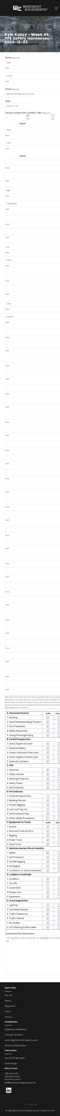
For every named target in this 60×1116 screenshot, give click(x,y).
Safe (48, 713)
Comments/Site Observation (20, 933)
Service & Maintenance (15, 1045)
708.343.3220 (11, 1073)
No (52, 118)
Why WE (9, 995)
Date (7, 101)
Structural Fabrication (15, 1057)
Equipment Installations (16, 1029)
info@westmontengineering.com (20, 1082)
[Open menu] (56, 8)
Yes (26, 118)
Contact (8, 1016)
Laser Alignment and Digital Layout (21, 1040)
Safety (8, 1011)
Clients (8, 1000)
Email (12, 89)
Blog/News (10, 1006)
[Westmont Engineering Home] (30, 8)
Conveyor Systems (14, 1034)
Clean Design (11, 1063)
